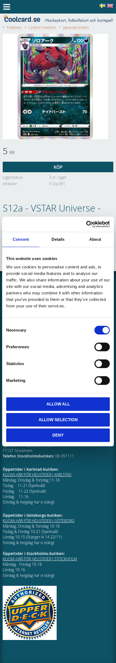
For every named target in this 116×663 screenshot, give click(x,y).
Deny (58, 435)
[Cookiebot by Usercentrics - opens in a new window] (86, 224)
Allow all (58, 404)
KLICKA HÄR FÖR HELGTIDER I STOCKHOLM (40, 558)
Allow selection (58, 419)
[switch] (102, 347)
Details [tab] (58, 239)
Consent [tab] (21, 239)
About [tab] (95, 239)
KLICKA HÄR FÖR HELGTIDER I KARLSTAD (37, 474)
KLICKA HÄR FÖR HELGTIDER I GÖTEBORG (38, 520)
